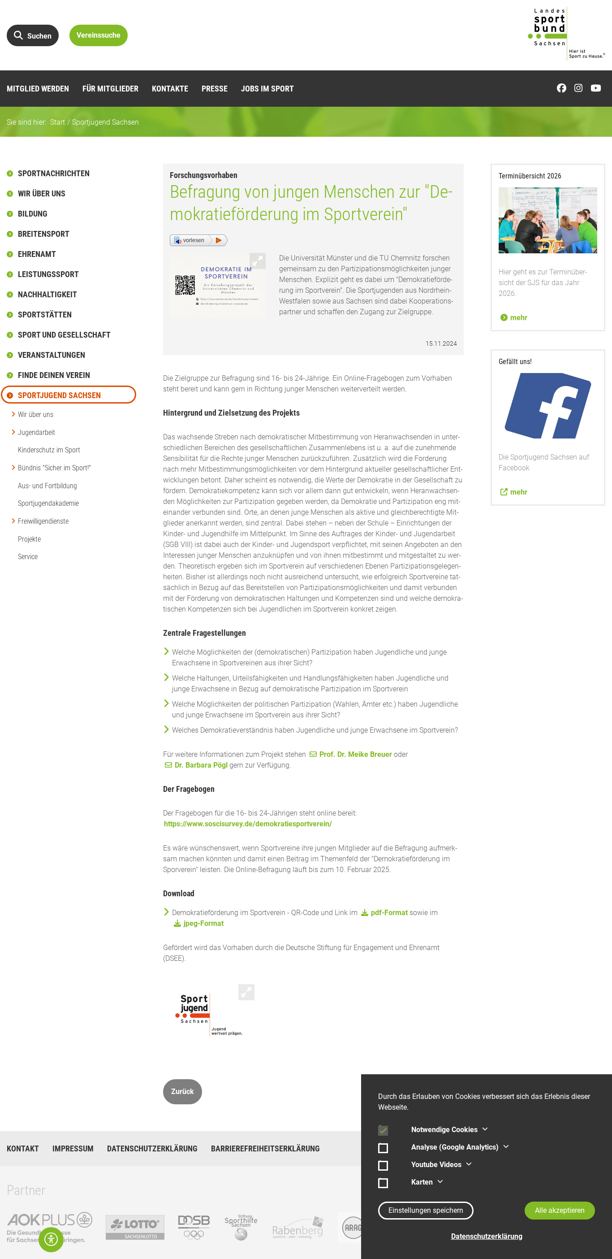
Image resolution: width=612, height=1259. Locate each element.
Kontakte (170, 88)
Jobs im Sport (267, 88)
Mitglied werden (38, 88)
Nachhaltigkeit (47, 294)
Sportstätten (45, 314)
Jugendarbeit (36, 432)
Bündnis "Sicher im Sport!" (54, 468)
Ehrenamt (37, 254)
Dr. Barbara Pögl (201, 765)
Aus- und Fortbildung (47, 486)
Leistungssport (48, 274)
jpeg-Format (204, 923)
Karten (422, 1182)
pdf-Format (389, 912)
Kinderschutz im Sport (49, 450)
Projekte (29, 539)
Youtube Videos (436, 1164)
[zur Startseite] (566, 34)
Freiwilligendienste (43, 521)
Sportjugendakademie (48, 503)
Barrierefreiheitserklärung (265, 1149)
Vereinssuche (99, 35)
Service (28, 556)
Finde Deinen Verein (54, 375)
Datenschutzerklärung (152, 1149)
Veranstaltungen (51, 355)
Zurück (182, 1091)
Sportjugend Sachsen (105, 122)
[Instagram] (580, 88)
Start (57, 122)
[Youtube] (597, 88)
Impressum (73, 1149)
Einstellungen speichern (425, 1210)
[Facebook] (564, 88)
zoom (258, 261)
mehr (518, 317)
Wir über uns (41, 193)
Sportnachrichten (54, 173)
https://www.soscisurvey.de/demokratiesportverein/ (248, 824)
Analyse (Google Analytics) (455, 1147)
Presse (215, 88)
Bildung (32, 213)
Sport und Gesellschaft (64, 334)
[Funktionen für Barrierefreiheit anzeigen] (51, 1239)
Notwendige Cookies (444, 1129)
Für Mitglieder (110, 88)
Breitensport (43, 234)
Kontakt (23, 1149)
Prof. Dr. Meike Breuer (355, 754)
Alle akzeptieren (560, 1210)
